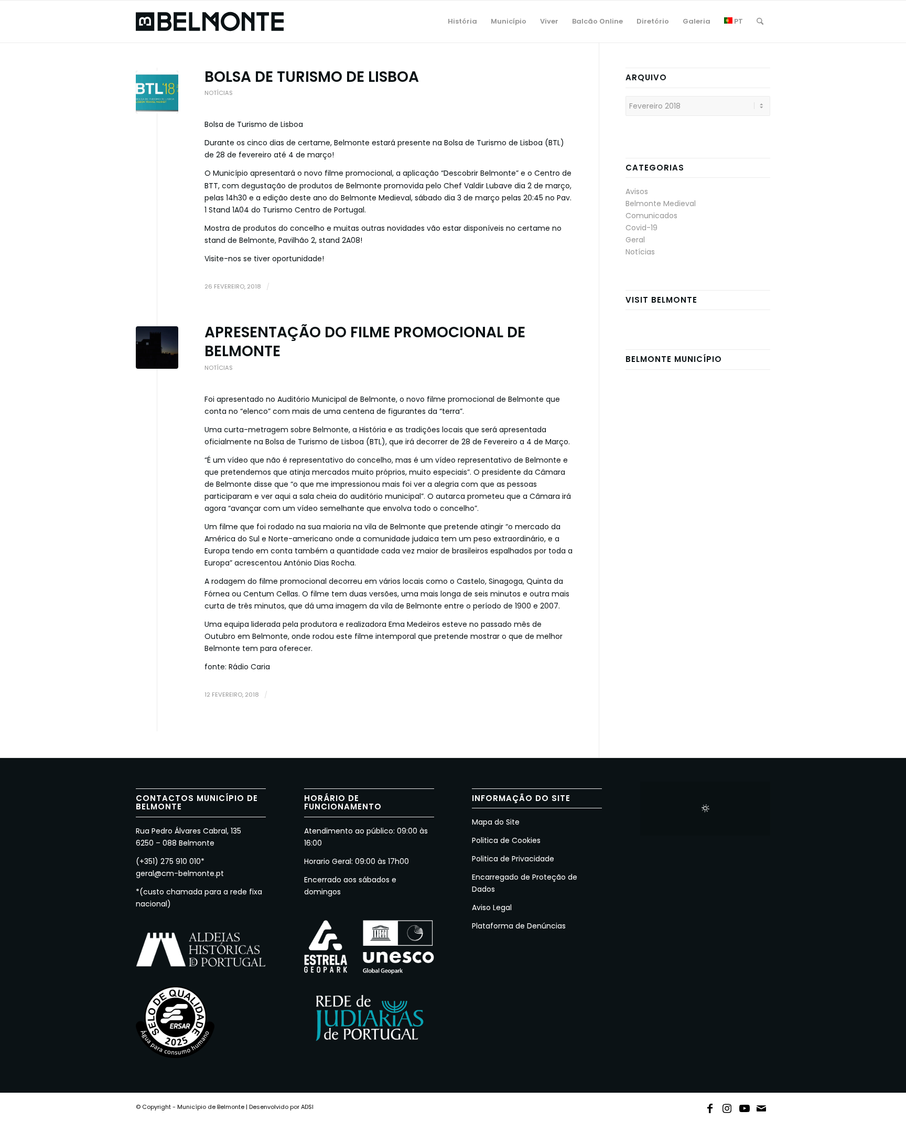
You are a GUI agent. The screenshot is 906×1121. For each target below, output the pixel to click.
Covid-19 (641, 227)
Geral (635, 239)
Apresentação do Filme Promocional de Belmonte (364, 341)
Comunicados (651, 215)
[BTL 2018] (157, 92)
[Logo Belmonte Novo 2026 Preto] (210, 21)
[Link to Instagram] (727, 1106)
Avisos (636, 191)
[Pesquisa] (760, 21)
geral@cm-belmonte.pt (180, 873)
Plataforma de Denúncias (519, 926)
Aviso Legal (492, 907)
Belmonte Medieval (660, 203)
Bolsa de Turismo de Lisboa (311, 77)
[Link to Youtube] (744, 1106)
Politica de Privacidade (513, 858)
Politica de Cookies (506, 840)
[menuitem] (462, 21)
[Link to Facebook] (710, 1106)
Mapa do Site (496, 822)
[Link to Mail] (762, 1106)
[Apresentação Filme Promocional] (157, 347)
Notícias (218, 93)
